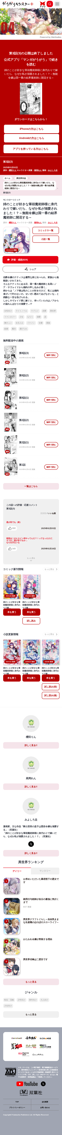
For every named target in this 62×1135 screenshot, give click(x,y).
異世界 (53, 311)
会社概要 (45, 1102)
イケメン (31, 323)
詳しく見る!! (31, 745)
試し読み (31, 620)
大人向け (44, 1000)
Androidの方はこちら (31, 138)
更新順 (43, 513)
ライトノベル (21, 311)
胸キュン (8, 323)
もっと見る (31, 558)
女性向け (8, 311)
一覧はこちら (31, 486)
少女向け (8, 1006)
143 (14, 549)
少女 (21, 317)
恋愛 (44, 311)
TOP (17, 1102)
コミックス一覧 (45, 230)
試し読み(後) (50, 695)
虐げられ (23, 329)
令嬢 (40, 323)
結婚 (6, 329)
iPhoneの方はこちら (32, 129)
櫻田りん (13, 170)
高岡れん (38, 170)
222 (14, 528)
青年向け (33, 1000)
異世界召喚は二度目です (35, 959)
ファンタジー (10, 317)
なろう (30, 317)
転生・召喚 (9, 1000)
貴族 (48, 323)
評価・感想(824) (19, 259)
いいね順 (52, 513)
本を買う (11, 612)
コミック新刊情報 (13, 569)
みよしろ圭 (53, 170)
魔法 (14, 329)
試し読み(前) (50, 686)
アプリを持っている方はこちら (30, 148)
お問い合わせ (45, 1107)
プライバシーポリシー (17, 1107)
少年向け (21, 1000)
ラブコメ (35, 311)
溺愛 (39, 317)
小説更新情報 (10, 634)
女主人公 (19, 323)
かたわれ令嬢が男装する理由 (37, 939)
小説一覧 (45, 239)
